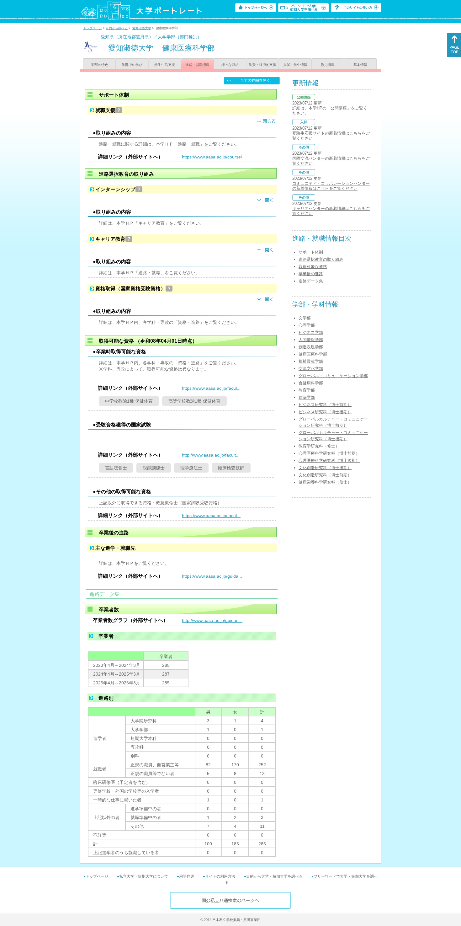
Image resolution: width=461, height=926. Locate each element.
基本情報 (360, 65)
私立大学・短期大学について (143, 876)
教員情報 (328, 65)
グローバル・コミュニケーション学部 (333, 375)
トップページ (92, 28)
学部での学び (132, 65)
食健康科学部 (311, 383)
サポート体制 (311, 252)
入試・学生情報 (295, 65)
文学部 (305, 318)
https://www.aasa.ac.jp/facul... (211, 388)
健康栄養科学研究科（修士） (325, 482)
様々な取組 (230, 65)
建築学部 (307, 397)
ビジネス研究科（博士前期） (325, 404)
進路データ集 (311, 281)
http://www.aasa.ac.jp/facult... (211, 455)
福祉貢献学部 (311, 361)
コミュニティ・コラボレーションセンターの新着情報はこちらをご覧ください (331, 186)
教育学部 (307, 390)
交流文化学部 (311, 368)
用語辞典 (186, 876)
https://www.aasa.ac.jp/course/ (212, 156)
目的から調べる (117, 28)
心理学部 (307, 325)
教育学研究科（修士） (319, 446)
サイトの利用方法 (220, 876)
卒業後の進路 (311, 273)
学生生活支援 (164, 65)
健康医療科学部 (313, 354)
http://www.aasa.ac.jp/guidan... (212, 620)
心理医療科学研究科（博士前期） (329, 453)
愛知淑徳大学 (141, 28)
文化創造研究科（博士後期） (325, 467)
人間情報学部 (311, 339)
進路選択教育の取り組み (321, 259)
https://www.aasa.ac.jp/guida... (212, 576)
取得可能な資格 (313, 266)
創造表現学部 (311, 347)
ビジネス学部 (311, 332)
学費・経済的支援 (262, 65)
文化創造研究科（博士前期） (325, 475)
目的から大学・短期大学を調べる (274, 876)
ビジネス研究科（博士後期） (325, 411)
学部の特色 (99, 65)
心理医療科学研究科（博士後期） (329, 460)
